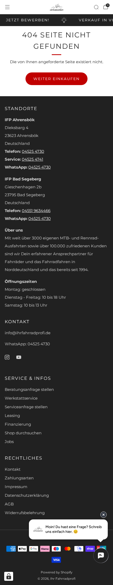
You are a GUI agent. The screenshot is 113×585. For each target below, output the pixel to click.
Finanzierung (18, 424)
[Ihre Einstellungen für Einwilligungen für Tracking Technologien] (8, 576)
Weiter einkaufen (56, 78)
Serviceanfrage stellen (26, 407)
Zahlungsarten (19, 478)
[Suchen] (96, 7)
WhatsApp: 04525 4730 (27, 344)
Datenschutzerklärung (27, 495)
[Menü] (7, 7)
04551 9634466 (36, 210)
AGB (9, 504)
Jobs (9, 441)
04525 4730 (33, 151)
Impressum (16, 486)
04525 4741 (32, 159)
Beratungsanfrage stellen (29, 389)
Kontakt (12, 469)
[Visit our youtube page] (18, 357)
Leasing (12, 415)
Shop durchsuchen (23, 433)
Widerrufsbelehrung (25, 512)
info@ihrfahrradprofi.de (27, 333)
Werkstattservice (21, 398)
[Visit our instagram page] (7, 357)
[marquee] (56, 20)
